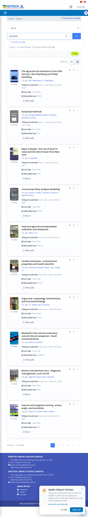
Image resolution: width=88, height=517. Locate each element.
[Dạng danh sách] (71, 61)
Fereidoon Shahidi (36, 267)
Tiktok (22, 492)
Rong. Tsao (49, 267)
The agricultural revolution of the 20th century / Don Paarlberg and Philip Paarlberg (41, 74)
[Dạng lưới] (77, 61)
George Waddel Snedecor (39, 115)
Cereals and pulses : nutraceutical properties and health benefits (39, 262)
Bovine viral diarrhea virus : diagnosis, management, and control (41, 372)
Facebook (23, 490)
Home (11, 18)
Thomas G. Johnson (50, 192)
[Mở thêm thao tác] (77, 70)
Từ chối (64, 509)
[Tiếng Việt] (81, 2)
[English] (84, 2)
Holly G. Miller (48, 411)
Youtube (23, 494)
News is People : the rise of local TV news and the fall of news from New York (40, 151)
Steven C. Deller (35, 192)
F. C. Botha (33, 305)
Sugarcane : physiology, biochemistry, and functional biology (41, 300)
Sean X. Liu (33, 233)
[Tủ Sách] (71, 7)
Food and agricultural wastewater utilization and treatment (39, 228)
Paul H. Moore (43, 305)
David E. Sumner (35, 411)
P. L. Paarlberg (47, 80)
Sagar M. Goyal (35, 377)
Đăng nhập (81, 7)
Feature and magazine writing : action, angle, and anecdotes (41, 407)
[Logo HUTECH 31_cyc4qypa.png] (13, 6)
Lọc (76, 53)
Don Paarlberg (35, 80)
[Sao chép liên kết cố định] (73, 70)
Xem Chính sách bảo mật (58, 504)
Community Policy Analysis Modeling (40, 189)
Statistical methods (31, 111)
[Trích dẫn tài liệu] (69, 70)
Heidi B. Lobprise (36, 342)
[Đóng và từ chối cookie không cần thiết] (82, 489)
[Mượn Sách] (86, 13)
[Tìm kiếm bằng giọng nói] (66, 36)
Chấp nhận (76, 509)
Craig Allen (33, 158)
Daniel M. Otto (27, 195)
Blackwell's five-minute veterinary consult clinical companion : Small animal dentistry (39, 336)
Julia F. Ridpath (48, 377)
